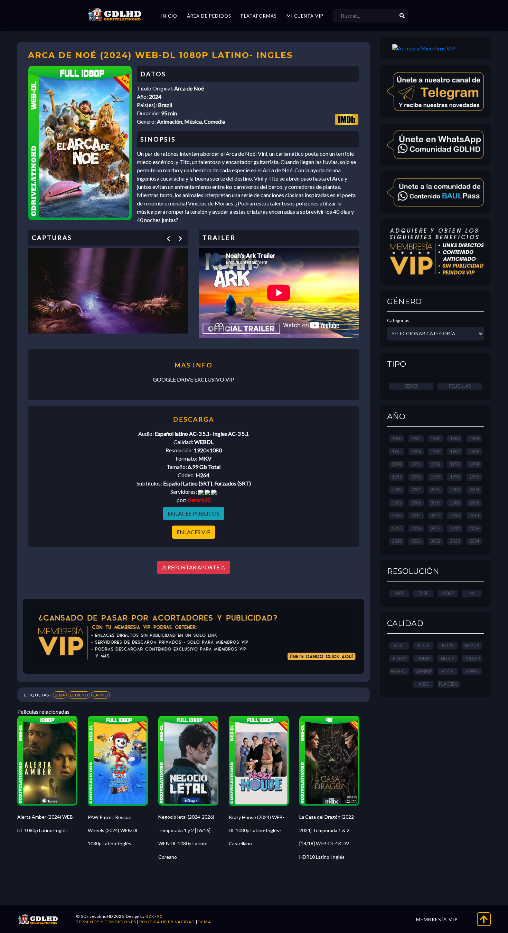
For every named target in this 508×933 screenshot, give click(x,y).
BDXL (399, 645)
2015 (397, 528)
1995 (397, 477)
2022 (435, 541)
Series (411, 386)
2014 (474, 515)
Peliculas (460, 386)
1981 (416, 438)
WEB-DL (399, 671)
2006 (416, 503)
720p (423, 593)
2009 (474, 503)
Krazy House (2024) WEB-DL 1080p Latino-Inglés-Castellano (256, 830)
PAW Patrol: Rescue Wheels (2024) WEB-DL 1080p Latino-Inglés (113, 830)
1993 (455, 464)
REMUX (471, 645)
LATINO (100, 695)
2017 (435, 528)
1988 (455, 451)
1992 (435, 464)
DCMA (204, 921)
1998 (455, 477)
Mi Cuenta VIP (304, 16)
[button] (168, 238)
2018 (455, 528)
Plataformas (259, 16)
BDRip (399, 658)
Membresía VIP (437, 919)
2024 (60, 695)
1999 (474, 477)
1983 (455, 438)
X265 (423, 684)
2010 (397, 515)
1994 (474, 464)
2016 (416, 528)
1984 (474, 438)
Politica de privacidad (167, 921)
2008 (455, 503)
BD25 (447, 645)
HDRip (447, 658)
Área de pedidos (209, 16)
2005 (397, 503)
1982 (435, 438)
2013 (455, 515)
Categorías (398, 320)
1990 (397, 464)
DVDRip (471, 658)
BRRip (423, 658)
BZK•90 (153, 916)
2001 (416, 489)
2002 (435, 489)
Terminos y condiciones (106, 921)
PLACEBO (449, 684)
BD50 (423, 645)
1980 (397, 438)
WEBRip (423, 671)
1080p (448, 593)
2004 (474, 489)
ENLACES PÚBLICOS (193, 513)
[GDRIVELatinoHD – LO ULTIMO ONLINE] (115, 14)
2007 (435, 503)
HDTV (447, 671)
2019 (474, 528)
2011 (416, 515)
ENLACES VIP (193, 532)
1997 (435, 477)
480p (399, 593)
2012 (435, 515)
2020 (397, 541)
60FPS (472, 671)
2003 (455, 489)
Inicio (169, 16)
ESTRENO (79, 695)
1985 (397, 451)
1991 (416, 464)
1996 (416, 477)
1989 (474, 451)
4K (471, 593)
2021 (416, 541)
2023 (455, 541)
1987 (435, 451)
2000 (397, 489)
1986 (416, 451)
